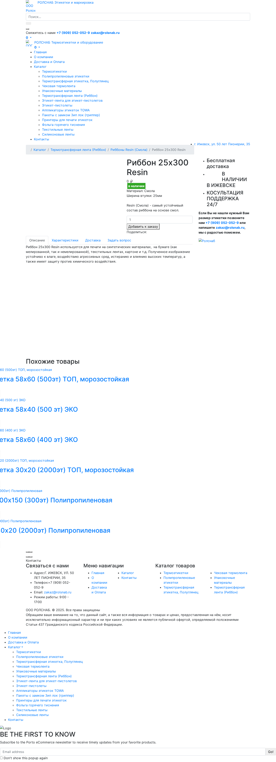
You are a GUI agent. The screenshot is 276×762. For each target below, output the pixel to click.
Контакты (41, 139)
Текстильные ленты (57, 129)
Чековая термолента (58, 86)
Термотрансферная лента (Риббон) (70, 96)
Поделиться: (137, 232)
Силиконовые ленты (58, 134)
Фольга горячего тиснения (63, 125)
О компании (43, 57)
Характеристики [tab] (65, 240)
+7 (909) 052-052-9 (222, 223)
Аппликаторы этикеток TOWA (66, 110)
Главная (40, 52)
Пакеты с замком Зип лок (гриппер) (71, 115)
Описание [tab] (37, 240)
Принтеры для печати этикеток (67, 120)
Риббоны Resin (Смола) (129, 150)
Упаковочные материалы (62, 91)
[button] (29, 37)
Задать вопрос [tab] (119, 240)
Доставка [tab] (93, 240)
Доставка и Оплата (49, 62)
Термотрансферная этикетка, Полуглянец (75, 81)
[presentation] (27, 552)
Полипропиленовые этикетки (65, 76)
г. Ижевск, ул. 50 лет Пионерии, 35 (222, 144)
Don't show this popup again (25, 758)
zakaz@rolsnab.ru (230, 227)
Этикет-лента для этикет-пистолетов (72, 100)
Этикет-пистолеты (57, 105)
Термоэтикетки (54, 71)
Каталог (40, 67)
